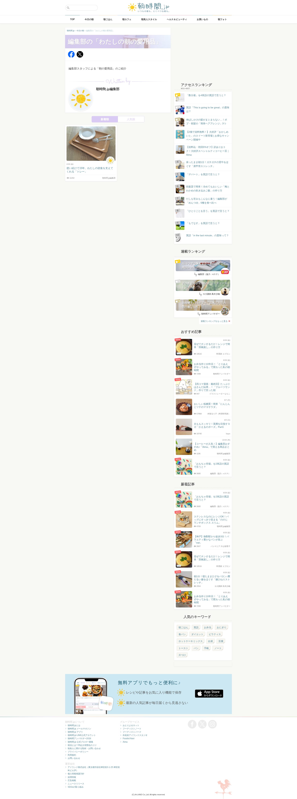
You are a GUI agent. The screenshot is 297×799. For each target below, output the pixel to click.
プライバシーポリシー (78, 752)
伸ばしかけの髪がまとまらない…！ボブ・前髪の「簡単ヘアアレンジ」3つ (206, 121)
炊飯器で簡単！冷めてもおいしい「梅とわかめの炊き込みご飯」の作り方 (204, 188)
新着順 (105, 119)
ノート (218, 648)
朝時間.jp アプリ (75, 732)
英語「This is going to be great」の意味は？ (207, 109)
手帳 (206, 648)
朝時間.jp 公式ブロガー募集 (80, 742)
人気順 (131, 119)
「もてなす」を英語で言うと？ (203, 223)
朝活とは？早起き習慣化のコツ (82, 745)
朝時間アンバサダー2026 (79, 738)
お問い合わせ (74, 758)
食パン (182, 634)
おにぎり (221, 627)
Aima (125, 742)
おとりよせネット (131, 725)
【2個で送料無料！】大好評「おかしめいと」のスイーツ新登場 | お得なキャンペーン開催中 (207, 136)
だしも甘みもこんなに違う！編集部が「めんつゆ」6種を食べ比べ (206, 200)
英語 (196, 627)
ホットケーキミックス (191, 641)
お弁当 (207, 627)
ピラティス (215, 634)
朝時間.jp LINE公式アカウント (82, 735)
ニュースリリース (76, 783)
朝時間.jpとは (74, 725)
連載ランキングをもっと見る (214, 321)
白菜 (210, 641)
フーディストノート (132, 728)
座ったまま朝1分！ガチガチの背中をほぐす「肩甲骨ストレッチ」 (207, 164)
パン (196, 648)
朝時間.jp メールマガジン (79, 728)
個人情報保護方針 (76, 774)
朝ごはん (183, 627)
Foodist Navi (128, 738)
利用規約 (72, 755)
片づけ (182, 655)
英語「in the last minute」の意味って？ (207, 235)
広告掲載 (72, 780)
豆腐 (220, 641)
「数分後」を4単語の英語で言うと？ (206, 95)
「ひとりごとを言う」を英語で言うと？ (207, 211)
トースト (183, 648)
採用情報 (72, 777)
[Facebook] (71, 56)
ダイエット (197, 634)
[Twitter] (79, 56)
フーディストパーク (132, 732)
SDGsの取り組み (76, 787)
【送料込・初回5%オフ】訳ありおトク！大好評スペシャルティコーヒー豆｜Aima (207, 151)
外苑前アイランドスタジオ (135, 735)
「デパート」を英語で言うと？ (203, 174)
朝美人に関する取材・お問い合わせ (84, 748)
